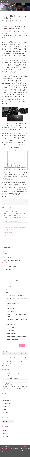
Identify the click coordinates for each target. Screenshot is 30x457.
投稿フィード (6, 433)
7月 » (7, 365)
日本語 (6, 253)
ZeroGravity (24, 446)
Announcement (7, 400)
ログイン (5, 430)
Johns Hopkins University (12, 284)
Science (5, 409)
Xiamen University (10, 324)
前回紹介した (6, 26)
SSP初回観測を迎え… (8, 384)
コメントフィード (7, 436)
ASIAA (7, 275)
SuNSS (4, 203)
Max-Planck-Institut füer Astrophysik (15, 295)
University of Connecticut (12, 333)
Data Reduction (18, 201)
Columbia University (11, 327)
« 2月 (3, 365)
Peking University (10, 308)
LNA (7, 292)
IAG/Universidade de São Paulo (14, 281)
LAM (7, 289)
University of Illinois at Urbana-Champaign (16, 336)
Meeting (5, 406)
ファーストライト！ (8, 381)
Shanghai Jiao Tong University (13, 314)
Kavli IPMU (8, 269)
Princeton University (11, 311)
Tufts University (10, 330)
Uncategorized (6, 412)
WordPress (25, 453)
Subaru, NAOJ (9, 272)
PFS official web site (11, 266)
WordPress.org (6, 439)
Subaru (24, 201)
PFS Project (6, 20)
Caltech (7, 278)
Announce (5, 397)
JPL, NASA (8, 287)
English (6, 251)
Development (7, 201)
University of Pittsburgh (12, 339)
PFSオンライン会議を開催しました (11, 378)
